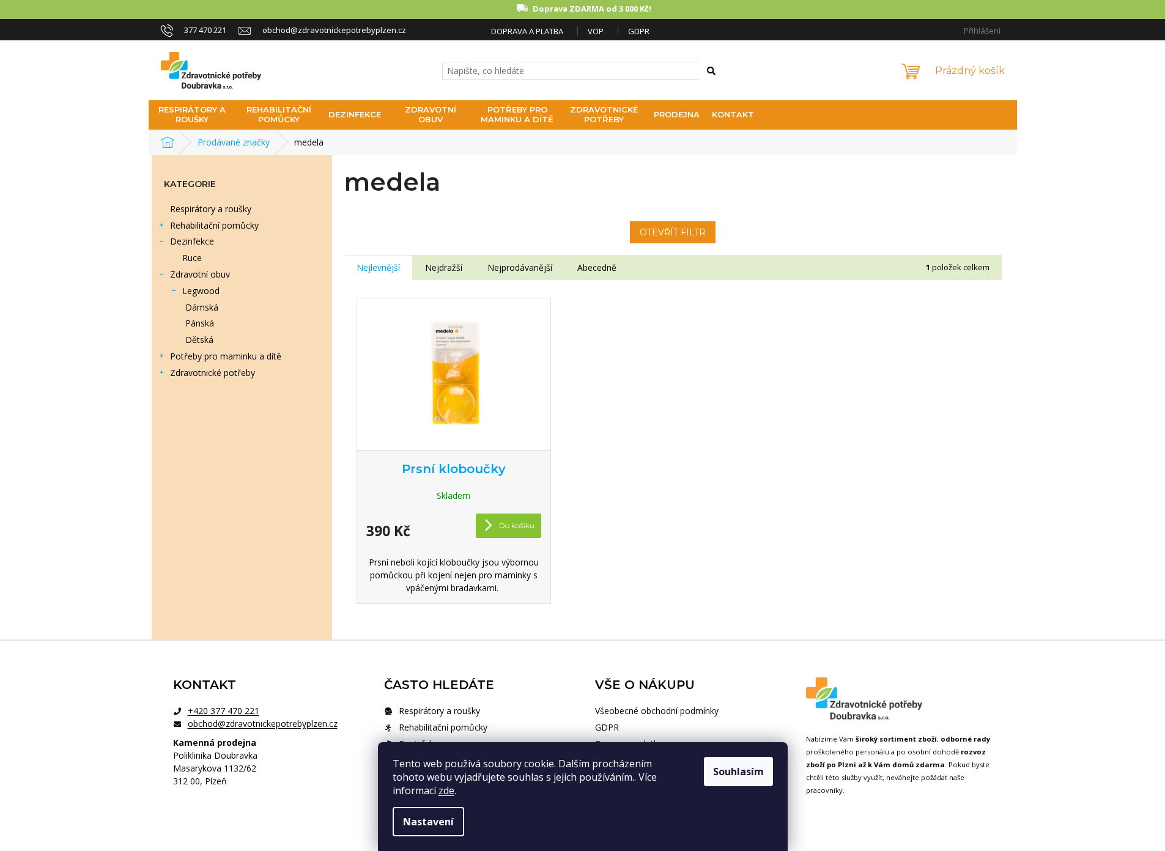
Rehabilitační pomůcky (214, 225)
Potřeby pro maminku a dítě (225, 356)
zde (446, 790)
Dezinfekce (192, 241)
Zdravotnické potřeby (212, 372)
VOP (596, 31)
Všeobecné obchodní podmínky (657, 711)
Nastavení (428, 821)
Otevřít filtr (673, 232)
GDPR (638, 31)
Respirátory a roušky (210, 209)
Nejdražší (443, 267)
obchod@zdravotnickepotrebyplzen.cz (263, 723)
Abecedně (596, 267)
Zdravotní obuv (200, 274)
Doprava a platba (527, 31)
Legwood (201, 291)
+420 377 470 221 (223, 711)
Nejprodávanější (519, 267)
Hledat (717, 73)
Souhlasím (738, 771)
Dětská (199, 339)
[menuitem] (192, 115)
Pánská (199, 323)
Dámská (201, 307)
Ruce (192, 257)
